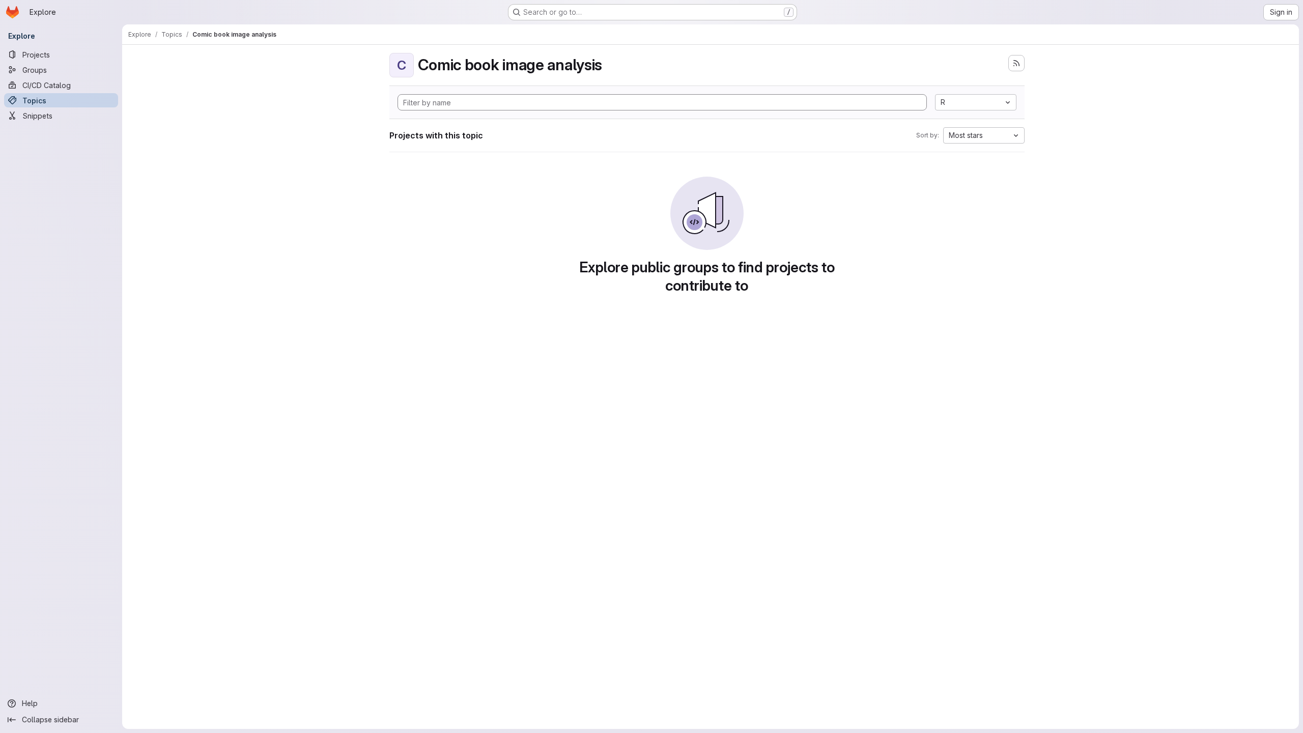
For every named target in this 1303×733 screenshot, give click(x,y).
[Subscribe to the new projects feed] (1016, 63)
